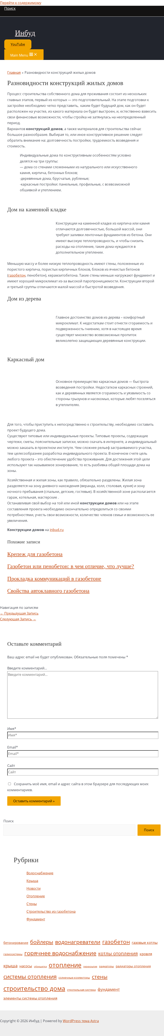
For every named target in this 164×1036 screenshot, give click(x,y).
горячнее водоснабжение (60, 953)
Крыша (32, 880)
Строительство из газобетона (51, 911)
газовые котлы (145, 942)
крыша (10, 966)
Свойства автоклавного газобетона (48, 591)
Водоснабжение (39, 873)
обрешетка (40, 966)
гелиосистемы (12, 954)
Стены (31, 903)
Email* (12, 747)
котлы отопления (118, 953)
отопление (65, 965)
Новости (33, 888)
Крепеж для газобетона (35, 554)
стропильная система (81, 990)
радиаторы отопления (133, 966)
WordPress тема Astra (81, 1021)
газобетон (16, 275)
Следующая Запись (18, 619)
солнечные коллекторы (74, 977)
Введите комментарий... (27, 668)
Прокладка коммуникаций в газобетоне (54, 579)
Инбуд (25, 33)
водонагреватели (77, 941)
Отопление (35, 896)
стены (99, 976)
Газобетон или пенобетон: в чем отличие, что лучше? (70, 566)
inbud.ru (57, 529)
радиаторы (106, 966)
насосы (25, 965)
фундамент (109, 989)
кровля (146, 953)
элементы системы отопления (30, 998)
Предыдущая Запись (19, 613)
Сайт (11, 765)
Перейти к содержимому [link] (20, 2)
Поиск (8, 821)
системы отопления (30, 976)
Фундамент (35, 919)
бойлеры (41, 941)
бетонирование (15, 942)
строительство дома (34, 988)
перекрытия (90, 966)
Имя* (11, 728)
